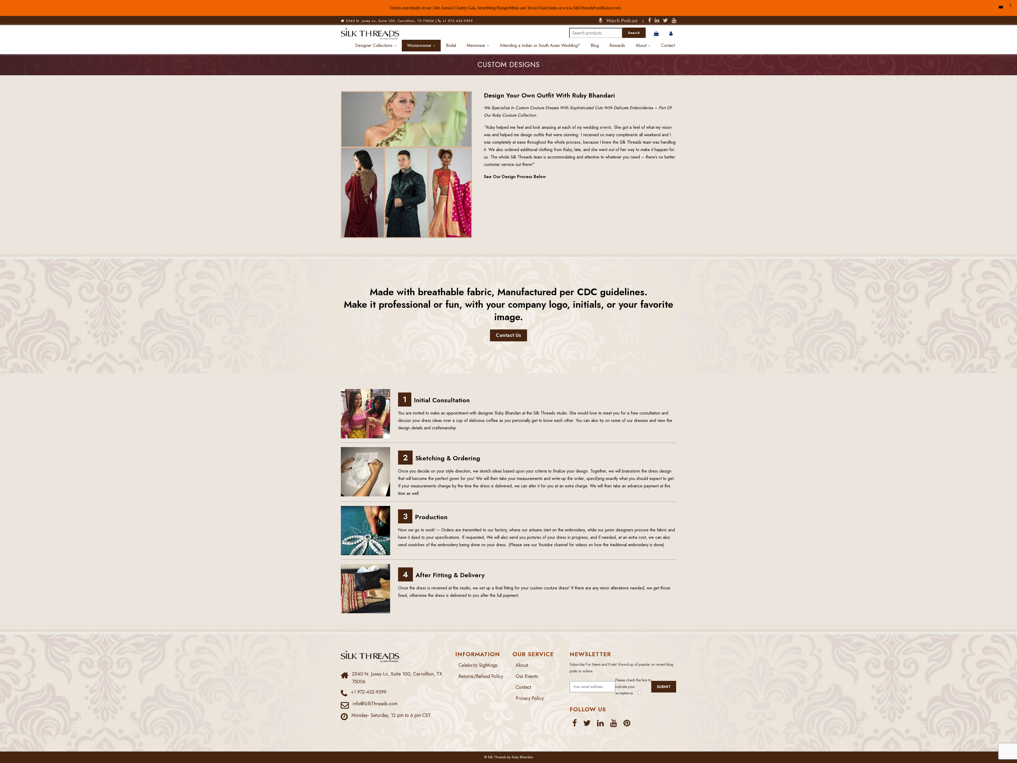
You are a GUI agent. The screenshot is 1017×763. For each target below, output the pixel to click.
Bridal (451, 45)
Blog (595, 45)
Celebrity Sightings (477, 665)
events (606, 127)
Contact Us (508, 335)
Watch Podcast (620, 20)
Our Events (527, 676)
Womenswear (419, 45)
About (641, 45)
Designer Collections (373, 45)
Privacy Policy (530, 698)
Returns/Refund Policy (480, 676)
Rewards (617, 45)
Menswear (476, 45)
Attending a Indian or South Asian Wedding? (540, 45)
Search (634, 32)
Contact (668, 45)
